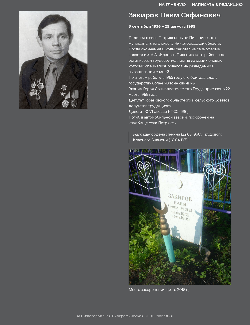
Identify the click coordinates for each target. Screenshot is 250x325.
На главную (172, 4)
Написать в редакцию (217, 4)
